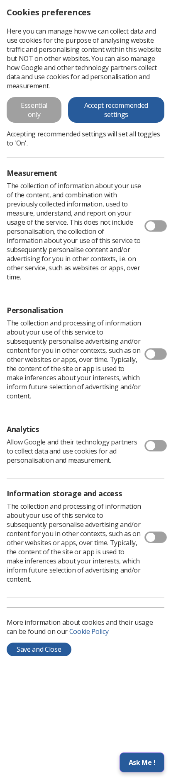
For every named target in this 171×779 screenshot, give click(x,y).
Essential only (34, 110)
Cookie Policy (89, 631)
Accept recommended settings (116, 110)
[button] (142, 762)
